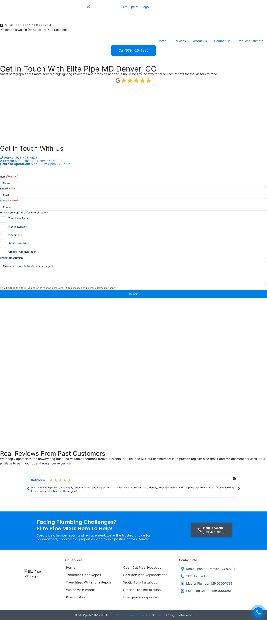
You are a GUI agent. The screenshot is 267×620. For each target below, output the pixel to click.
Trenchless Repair (18, 218)
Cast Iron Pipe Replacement (145, 575)
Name (9, 176)
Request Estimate (250, 41)
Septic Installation (18, 243)
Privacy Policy (116, 615)
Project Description (11, 257)
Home (161, 41)
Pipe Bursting (76, 597)
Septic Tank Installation (141, 582)
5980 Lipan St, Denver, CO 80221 (32, 161)
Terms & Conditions (139, 615)
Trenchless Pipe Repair (83, 575)
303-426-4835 (20, 158)
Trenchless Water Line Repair (88, 582)
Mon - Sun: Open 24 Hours (35, 164)
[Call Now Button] (258, 612)
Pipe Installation (17, 226)
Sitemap (160, 615)
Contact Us (222, 41)
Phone (9, 200)
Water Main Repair (80, 590)
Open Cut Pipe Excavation (143, 567)
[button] (28, 488)
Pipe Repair (15, 234)
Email (8, 188)
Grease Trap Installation (22, 251)
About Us (200, 41)
